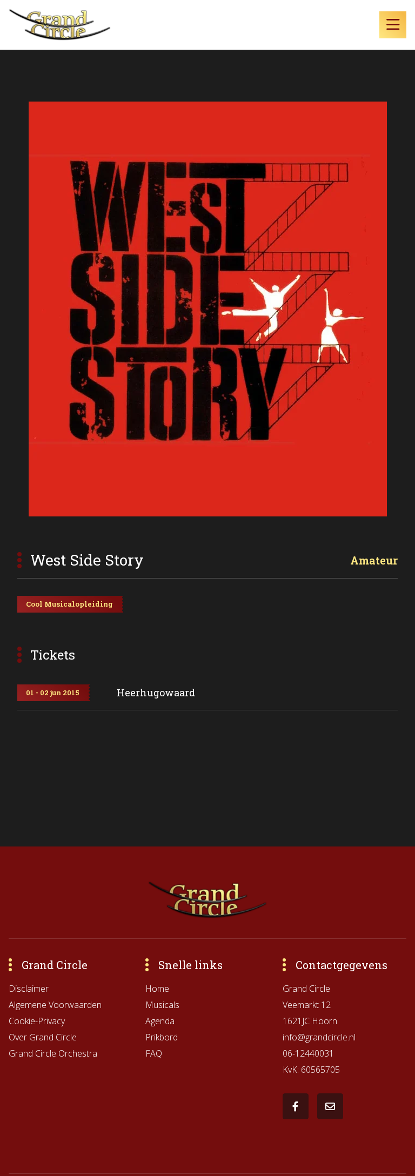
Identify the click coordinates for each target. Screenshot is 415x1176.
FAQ (153, 1053)
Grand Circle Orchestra (53, 1053)
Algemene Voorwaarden (55, 1005)
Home (157, 988)
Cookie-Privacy (37, 1021)
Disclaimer (29, 988)
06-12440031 (308, 1053)
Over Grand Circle (43, 1037)
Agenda (160, 1021)
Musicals (162, 1005)
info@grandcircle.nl (319, 1037)
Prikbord (161, 1037)
